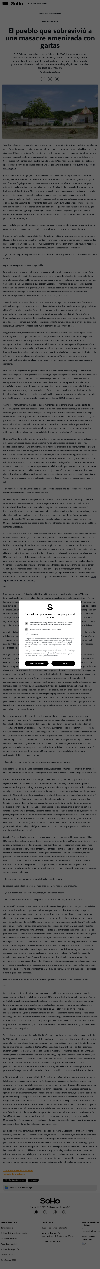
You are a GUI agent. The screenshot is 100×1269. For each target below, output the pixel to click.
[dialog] (50, 634)
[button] (50, 634)
